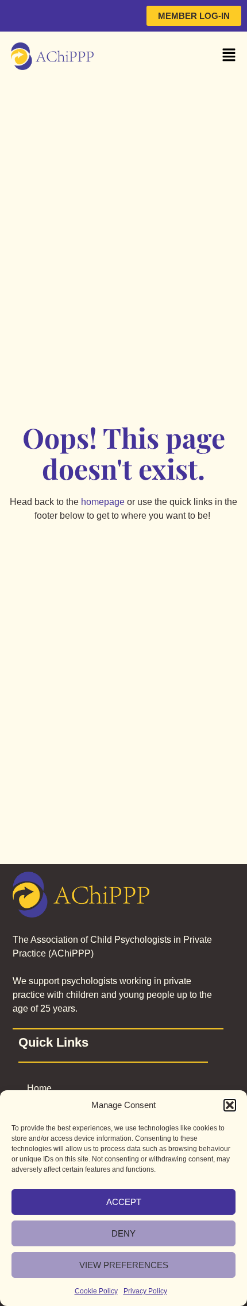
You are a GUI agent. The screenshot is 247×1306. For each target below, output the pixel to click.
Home (39, 1088)
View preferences (123, 1265)
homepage (103, 502)
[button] (230, 1105)
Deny (123, 1233)
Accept (123, 1202)
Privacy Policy (145, 1291)
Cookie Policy (96, 1291)
